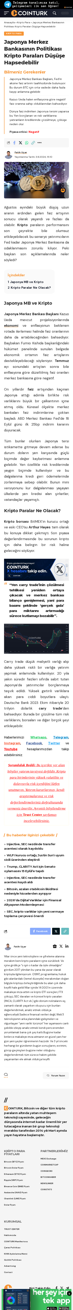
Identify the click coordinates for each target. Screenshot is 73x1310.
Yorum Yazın (58, 1075)
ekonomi (11, 325)
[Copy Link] (33, 142)
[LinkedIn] (67, 947)
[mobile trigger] (7, 13)
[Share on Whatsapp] (27, 142)
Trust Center (32, 815)
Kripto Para (23, 22)
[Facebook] (56, 1288)
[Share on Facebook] (14, 142)
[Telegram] (67, 1288)
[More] (39, 142)
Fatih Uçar (21, 152)
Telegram (60, 737)
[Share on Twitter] (20, 142)
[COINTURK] (29, 13)
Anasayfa (9, 22)
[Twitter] (61, 947)
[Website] (55, 947)
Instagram (12, 743)
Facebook (34, 743)
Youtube (10, 749)
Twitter (54, 743)
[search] (55, 13)
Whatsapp (38, 737)
